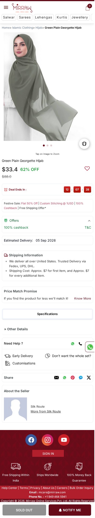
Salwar (9, 17)
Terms (23, 488)
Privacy (35, 488)
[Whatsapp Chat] (89, 347)
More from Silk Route (46, 411)
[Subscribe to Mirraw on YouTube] (63, 440)
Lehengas (43, 17)
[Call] (80, 343)
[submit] (87, 168)
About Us (48, 488)
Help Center (9, 488)
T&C (88, 227)
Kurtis (62, 17)
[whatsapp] (64, 377)
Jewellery (79, 17)
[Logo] (22, 8)
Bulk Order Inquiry (81, 488)
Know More (82, 298)
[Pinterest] (72, 377)
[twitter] (88, 377)
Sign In (47, 453)
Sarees (25, 17)
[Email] (56, 377)
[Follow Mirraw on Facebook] (31, 440)
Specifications (47, 314)
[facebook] (80, 377)
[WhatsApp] (72, 343)
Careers (61, 488)
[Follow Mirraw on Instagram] (47, 440)
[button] (44, 145)
